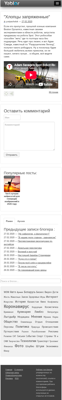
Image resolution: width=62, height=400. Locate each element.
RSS (17, 378)
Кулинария (24, 312)
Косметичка (51, 307)
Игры (42, 297)
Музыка (47, 317)
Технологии (28, 341)
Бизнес (40, 292)
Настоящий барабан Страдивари (34, 255)
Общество (11, 322)
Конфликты (53, 302)
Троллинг (53, 341)
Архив (21, 221)
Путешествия (11, 331)
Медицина (23, 316)
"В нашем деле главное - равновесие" (37, 237)
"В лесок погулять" (27, 266)
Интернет (52, 297)
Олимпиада (26, 322)
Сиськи (21, 336)
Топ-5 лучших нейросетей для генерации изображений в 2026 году (12, 190)
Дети (55, 292)
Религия (8, 336)
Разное (25, 331)
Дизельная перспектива (30, 248)
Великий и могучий (27, 251)
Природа (35, 327)
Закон (24, 296)
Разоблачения (38, 331)
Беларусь (29, 292)
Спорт (40, 336)
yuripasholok (11, 21)
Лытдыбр (10, 317)
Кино (43, 301)
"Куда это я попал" (27, 259)
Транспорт (43, 341)
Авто (13, 292)
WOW (6, 292)
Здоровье (34, 296)
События (31, 336)
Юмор (6, 351)
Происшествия (50, 326)
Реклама (53, 331)
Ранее (9, 221)
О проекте (18, 370)
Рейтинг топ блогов (44, 370)
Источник (53, 92)
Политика (22, 327)
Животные (16, 297)
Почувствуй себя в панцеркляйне (34, 263)
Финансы (8, 346)
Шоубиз (29, 346)
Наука (55, 317)
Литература (52, 312)
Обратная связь (12, 373)
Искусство (8, 302)
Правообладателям (13, 375)
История (20, 301)
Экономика (52, 346)
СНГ (14, 336)
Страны (48, 336)
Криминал (8, 312)
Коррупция (37, 307)
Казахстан (33, 301)
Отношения (51, 321)
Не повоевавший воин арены (32, 270)
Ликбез (39, 312)
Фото (19, 345)
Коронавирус (16, 306)
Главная (8, 370)
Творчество (14, 341)
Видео (48, 292)
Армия (20, 292)
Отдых (38, 321)
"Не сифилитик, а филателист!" (34, 234)
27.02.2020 (27, 21)
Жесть (7, 297)
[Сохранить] (6, 93)
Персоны (9, 326)
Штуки (40, 346)
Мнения (36, 317)
